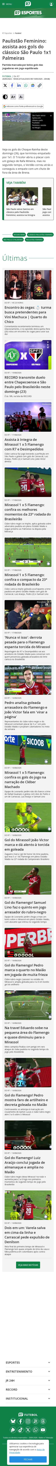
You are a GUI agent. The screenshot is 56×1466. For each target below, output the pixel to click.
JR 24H (10, 1380)
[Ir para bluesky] (13, 1421)
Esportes (13, 1362)
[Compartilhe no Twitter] (5, 85)
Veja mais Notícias (28, 1265)
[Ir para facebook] (20, 1421)
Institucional (17, 1398)
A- (21, 96)
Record (11, 1389)
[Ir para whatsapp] (35, 1430)
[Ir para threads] (43, 1421)
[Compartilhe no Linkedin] (19, 85)
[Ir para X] (28, 1430)
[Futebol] (28, 13)
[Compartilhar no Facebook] (12, 85)
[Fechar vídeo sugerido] (51, 116)
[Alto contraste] (5, 97)
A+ (13, 96)
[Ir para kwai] (35, 1421)
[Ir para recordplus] (13, 1430)
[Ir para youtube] (43, 1430)
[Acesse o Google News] (33, 85)
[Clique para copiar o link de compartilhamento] (39, 85)
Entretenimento (19, 1371)
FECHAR (28, 1459)
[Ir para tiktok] (20, 1430)
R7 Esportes (7, 33)
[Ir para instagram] (28, 1421)
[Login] (51, 4)
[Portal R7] (28, 3)
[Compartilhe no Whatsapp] (26, 85)
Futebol (18, 33)
